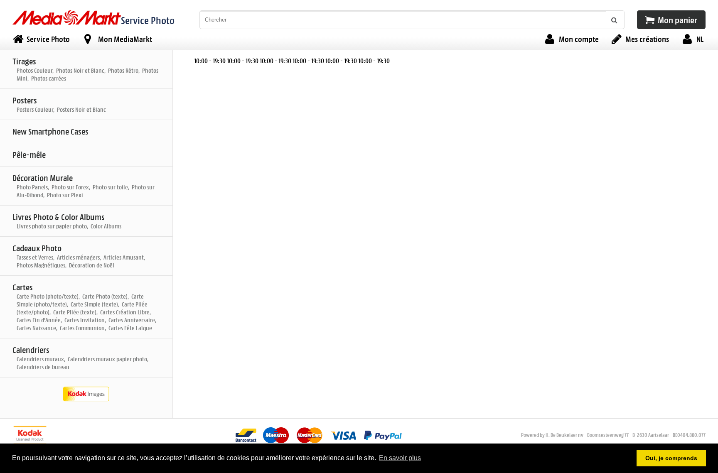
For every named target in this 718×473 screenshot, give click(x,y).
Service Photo (148, 20)
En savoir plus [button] (400, 457)
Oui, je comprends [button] (671, 458)
